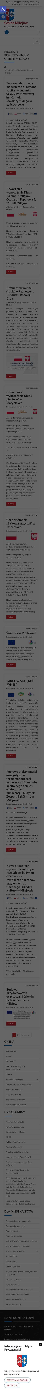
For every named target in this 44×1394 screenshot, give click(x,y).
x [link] (40, 1344)
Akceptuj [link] (12, 1385)
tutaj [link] (17, 1374)
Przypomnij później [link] (17, 1380)
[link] (3, 9)
